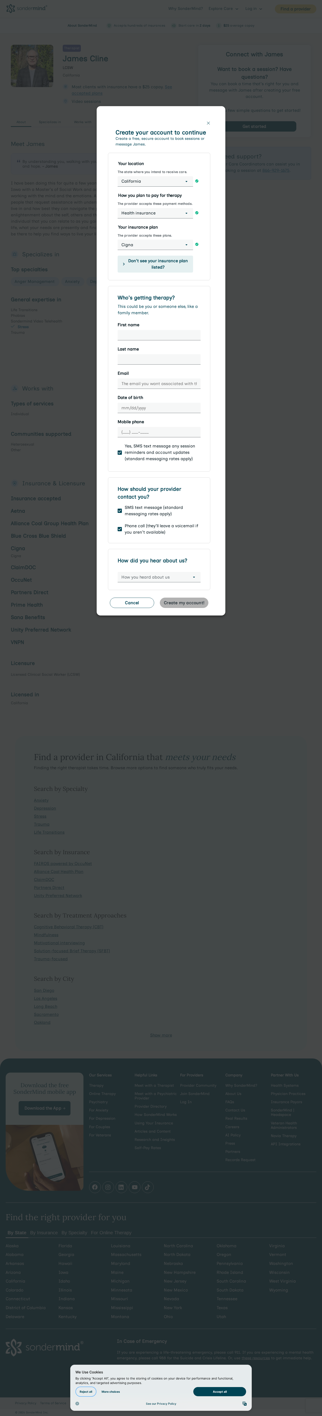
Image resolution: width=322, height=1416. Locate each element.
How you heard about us (145, 577)
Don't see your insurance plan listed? (158, 264)
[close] (208, 123)
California (131, 181)
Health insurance (138, 213)
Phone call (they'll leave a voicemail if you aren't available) (161, 529)
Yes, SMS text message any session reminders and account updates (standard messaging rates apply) (160, 452)
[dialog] (161, 362)
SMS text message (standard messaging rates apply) (154, 510)
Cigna (127, 244)
